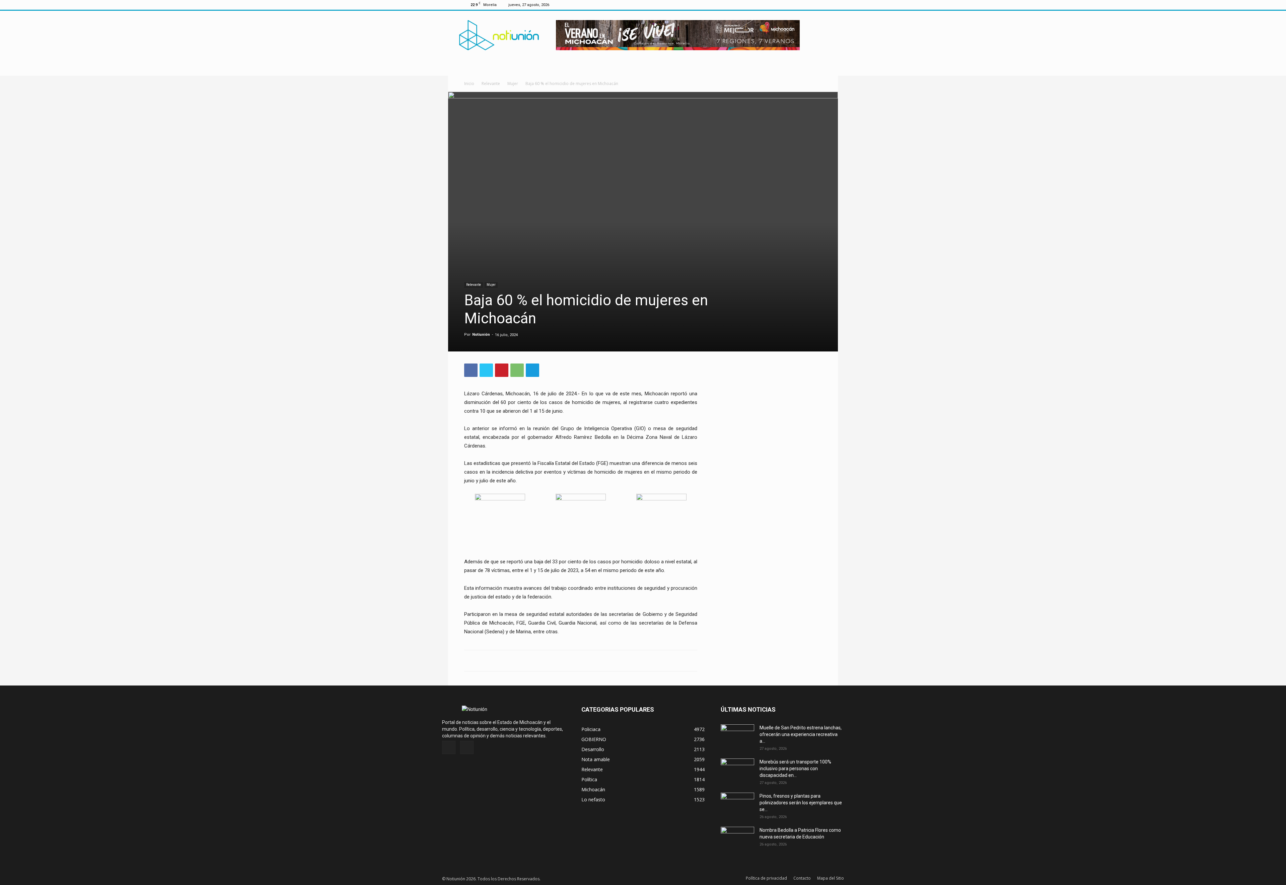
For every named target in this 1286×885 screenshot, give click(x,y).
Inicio (469, 83)
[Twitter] (817, 4)
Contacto (802, 878)
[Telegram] (532, 370)
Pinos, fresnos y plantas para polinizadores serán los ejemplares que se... (801, 802)
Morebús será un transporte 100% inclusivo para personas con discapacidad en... (795, 768)
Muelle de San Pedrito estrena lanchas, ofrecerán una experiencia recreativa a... (801, 734)
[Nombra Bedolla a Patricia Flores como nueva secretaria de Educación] (737, 838)
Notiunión (481, 334)
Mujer (512, 83)
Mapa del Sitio (830, 878)
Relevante (491, 83)
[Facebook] (806, 4)
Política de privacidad (766, 878)
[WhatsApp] (517, 370)
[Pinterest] (501, 370)
